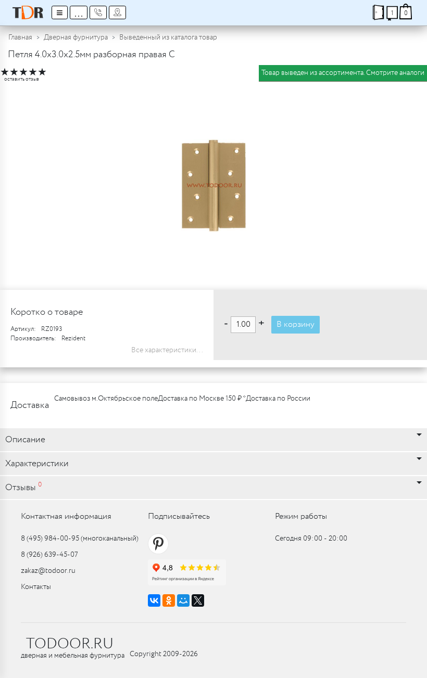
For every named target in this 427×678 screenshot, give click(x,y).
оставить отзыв (21, 79)
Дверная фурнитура (76, 37)
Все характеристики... (167, 350)
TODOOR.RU (70, 644)
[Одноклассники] (168, 600)
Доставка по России (278, 398)
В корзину (296, 324)
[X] (198, 600)
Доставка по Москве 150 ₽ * (202, 398)
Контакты (36, 587)
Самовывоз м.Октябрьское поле (106, 398)
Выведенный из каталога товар (168, 37)
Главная (20, 37)
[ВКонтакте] (154, 600)
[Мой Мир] (183, 600)
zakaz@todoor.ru (48, 571)
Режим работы (301, 516)
